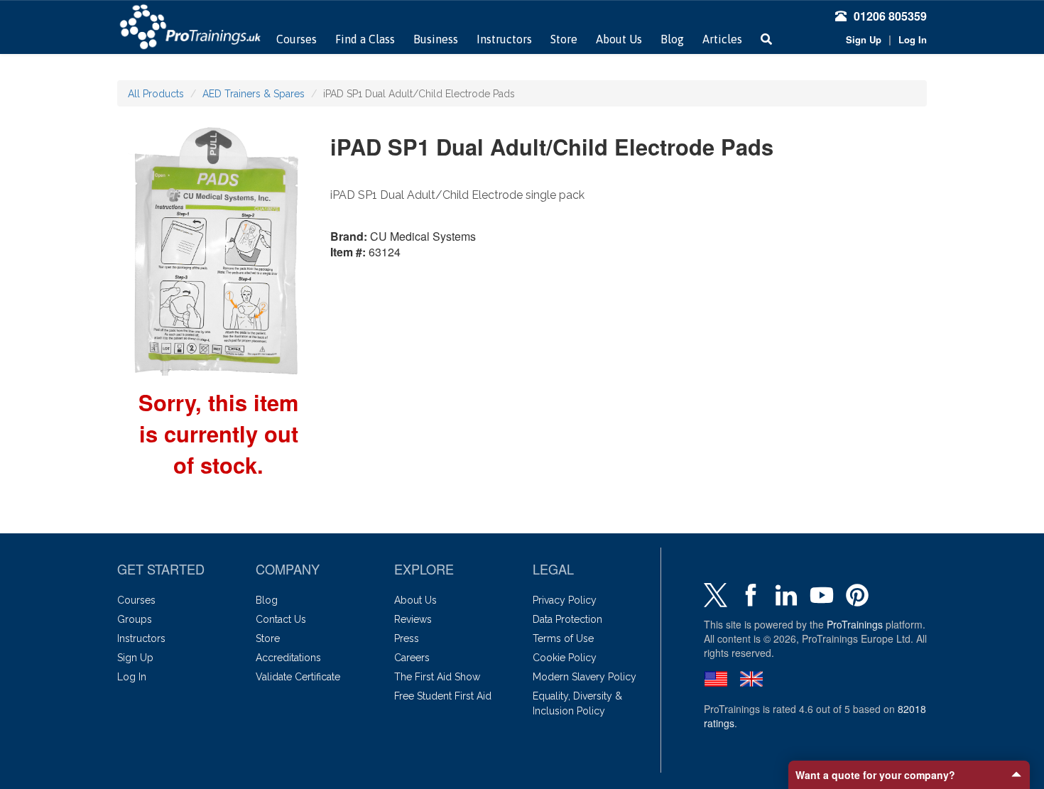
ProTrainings (855, 624)
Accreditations (288, 657)
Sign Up (863, 39)
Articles (722, 39)
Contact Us (281, 619)
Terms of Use (563, 638)
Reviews (413, 619)
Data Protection (567, 619)
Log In (912, 39)
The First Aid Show (437, 676)
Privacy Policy (565, 600)
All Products (156, 93)
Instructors (504, 39)
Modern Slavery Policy (584, 676)
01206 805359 (890, 16)
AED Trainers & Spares (253, 93)
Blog (672, 39)
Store (563, 39)
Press (406, 638)
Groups (134, 619)
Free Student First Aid (442, 696)
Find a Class (365, 39)
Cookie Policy (565, 657)
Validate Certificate (298, 676)
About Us (619, 39)
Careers (412, 657)
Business (435, 39)
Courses (296, 39)
